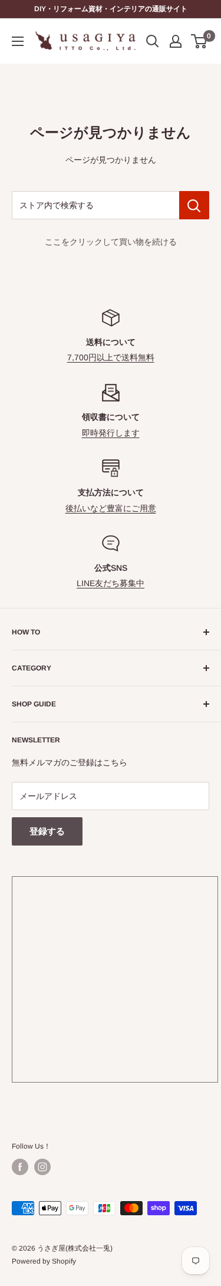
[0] (199, 41)
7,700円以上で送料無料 (110, 357)
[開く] (152, 41)
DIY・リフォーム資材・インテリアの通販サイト (110, 9)
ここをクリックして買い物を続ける (111, 241)
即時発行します (111, 433)
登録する (47, 831)
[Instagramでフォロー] (42, 1167)
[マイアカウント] (176, 41)
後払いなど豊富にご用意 (110, 508)
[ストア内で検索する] (194, 205)
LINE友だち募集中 (110, 583)
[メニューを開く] (18, 41)
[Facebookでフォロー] (20, 1167)
